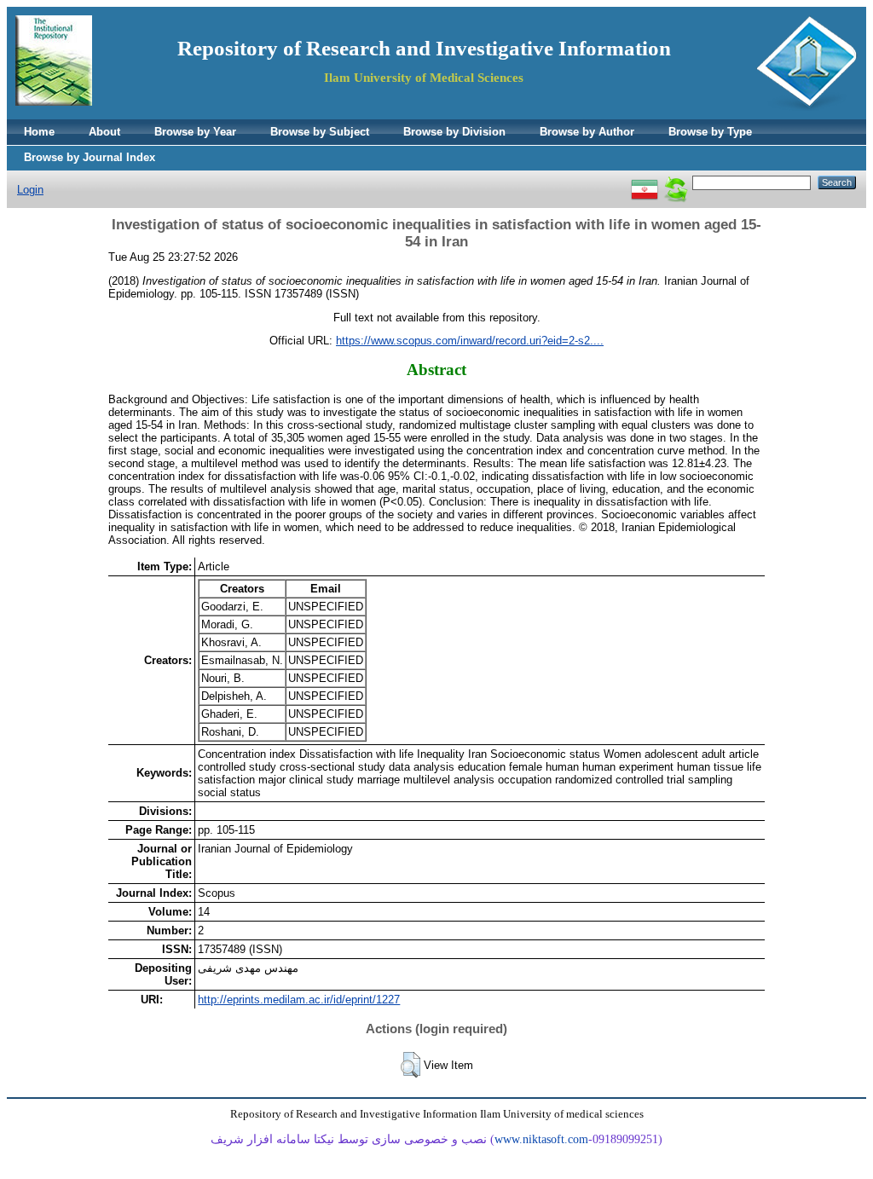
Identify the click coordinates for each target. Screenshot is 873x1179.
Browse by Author (587, 131)
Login (30, 189)
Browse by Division (454, 131)
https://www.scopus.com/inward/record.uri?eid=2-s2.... (470, 340)
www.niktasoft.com (541, 1139)
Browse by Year (195, 131)
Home (39, 131)
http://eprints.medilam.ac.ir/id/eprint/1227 (299, 999)
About (104, 131)
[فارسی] (644, 182)
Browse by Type (710, 131)
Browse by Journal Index (89, 157)
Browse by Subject (319, 131)
